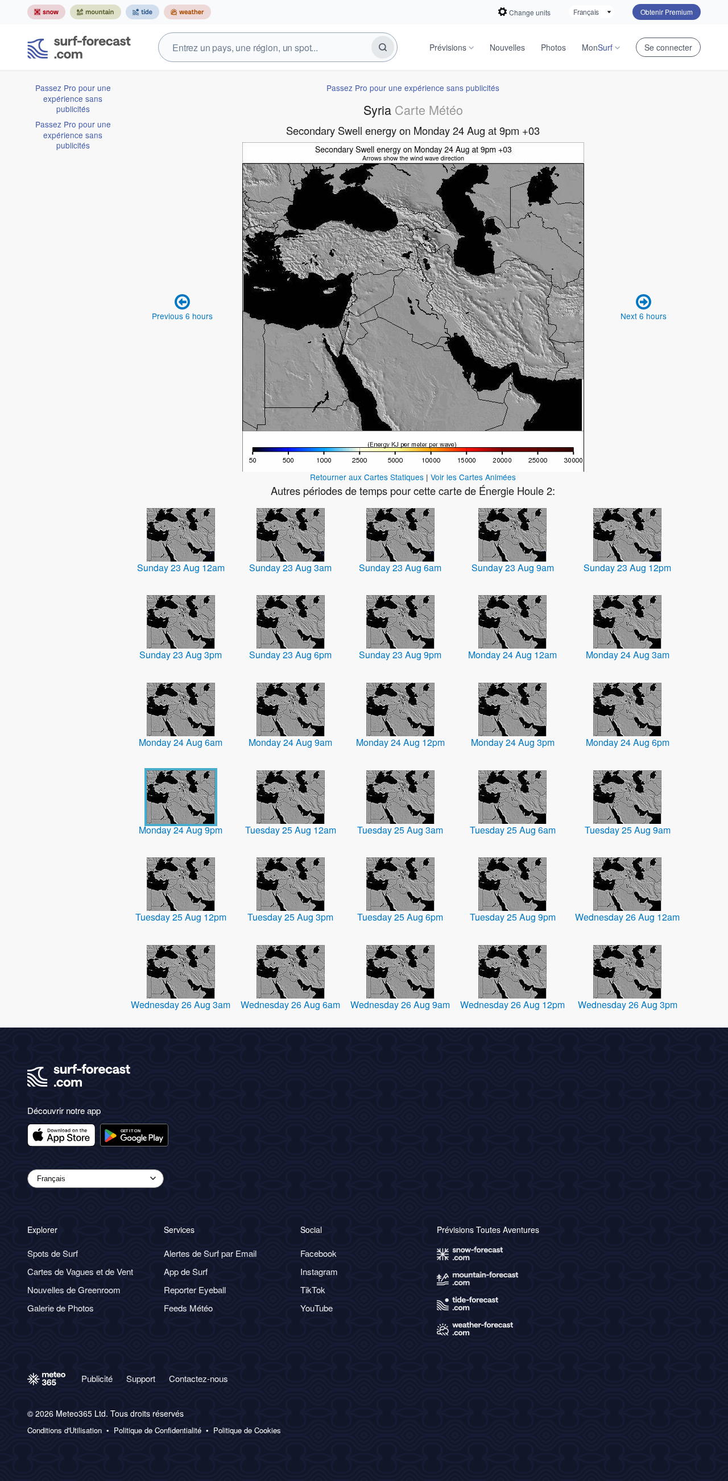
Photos (553, 47)
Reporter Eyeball (195, 1290)
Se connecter (668, 47)
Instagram (319, 1271)
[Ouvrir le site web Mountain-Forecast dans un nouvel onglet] (95, 12)
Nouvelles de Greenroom (74, 1290)
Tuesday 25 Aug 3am (400, 829)
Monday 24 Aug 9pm (180, 829)
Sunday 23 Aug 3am (290, 567)
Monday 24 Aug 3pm (513, 742)
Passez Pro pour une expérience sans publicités (73, 98)
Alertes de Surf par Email (210, 1253)
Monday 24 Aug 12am (512, 654)
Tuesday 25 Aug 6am (513, 829)
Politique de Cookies (247, 1430)
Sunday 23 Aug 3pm (180, 654)
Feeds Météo (188, 1308)
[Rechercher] (382, 47)
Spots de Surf (52, 1253)
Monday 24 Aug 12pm (400, 742)
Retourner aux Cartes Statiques (367, 476)
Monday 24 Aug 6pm (627, 742)
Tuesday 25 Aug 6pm (400, 916)
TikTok (312, 1290)
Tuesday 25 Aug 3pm (290, 916)
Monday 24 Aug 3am (627, 654)
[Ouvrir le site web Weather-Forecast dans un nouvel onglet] (187, 12)
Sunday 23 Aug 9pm (400, 654)
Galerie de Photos (60, 1308)
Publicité (97, 1378)
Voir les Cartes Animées (473, 476)
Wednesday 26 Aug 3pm (627, 1004)
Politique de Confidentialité (157, 1430)
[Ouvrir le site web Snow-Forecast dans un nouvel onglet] (46, 12)
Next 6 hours (644, 315)
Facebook (318, 1253)
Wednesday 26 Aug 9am (400, 1004)
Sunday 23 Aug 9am (512, 567)
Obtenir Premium (666, 11)
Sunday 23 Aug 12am (181, 567)
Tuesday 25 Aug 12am (290, 829)
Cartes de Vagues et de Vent (80, 1271)
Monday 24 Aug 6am (180, 742)
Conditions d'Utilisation (64, 1430)
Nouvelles (507, 47)
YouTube (316, 1308)
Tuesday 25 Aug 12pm (180, 916)
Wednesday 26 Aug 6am (290, 1004)
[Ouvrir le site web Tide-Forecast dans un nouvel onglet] (142, 12)
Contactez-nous (198, 1378)
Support (140, 1378)
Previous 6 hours (182, 315)
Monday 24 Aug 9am (290, 742)
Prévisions (447, 47)
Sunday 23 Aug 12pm (627, 567)
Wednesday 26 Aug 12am (627, 916)
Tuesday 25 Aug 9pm (513, 916)
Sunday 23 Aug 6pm (290, 654)
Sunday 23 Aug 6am (400, 567)
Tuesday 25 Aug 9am (628, 829)
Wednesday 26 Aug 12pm (512, 1004)
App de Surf (186, 1271)
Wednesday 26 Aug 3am (180, 1004)
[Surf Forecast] (79, 47)
